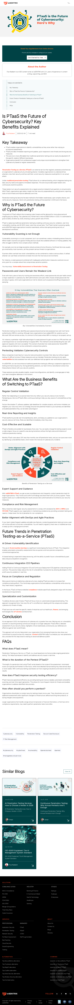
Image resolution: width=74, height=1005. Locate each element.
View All (67, 771)
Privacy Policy (30, 1002)
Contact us (37, 760)
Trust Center (40, 1002)
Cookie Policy (51, 1002)
